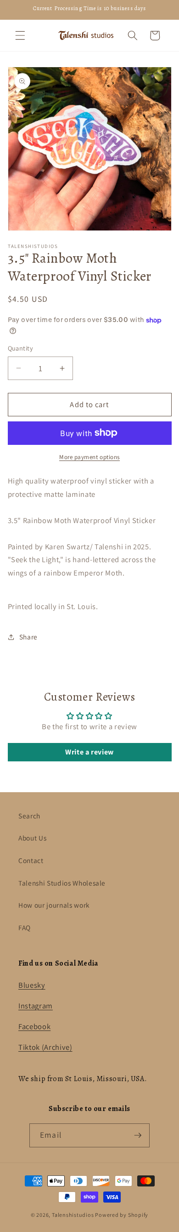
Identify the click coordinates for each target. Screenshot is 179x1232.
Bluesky (31, 985)
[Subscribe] (138, 1135)
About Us (32, 837)
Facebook (34, 1026)
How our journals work (54, 905)
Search (29, 815)
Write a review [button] (89, 752)
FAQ (24, 927)
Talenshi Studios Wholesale (62, 882)
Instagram (35, 1006)
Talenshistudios (73, 1214)
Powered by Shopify (121, 1214)
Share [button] (28, 636)
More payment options (89, 457)
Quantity (21, 348)
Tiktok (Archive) (45, 1047)
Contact (31, 860)
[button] (20, 35)
